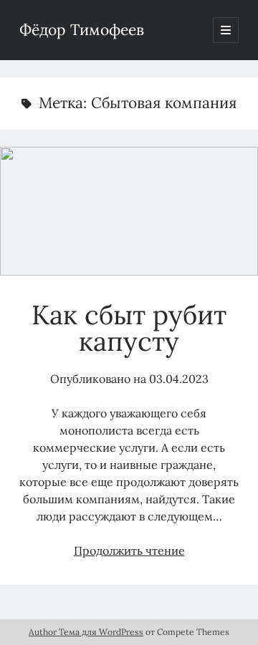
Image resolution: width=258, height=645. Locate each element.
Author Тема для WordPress (86, 631)
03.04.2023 (179, 379)
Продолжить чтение (129, 550)
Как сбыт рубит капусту (129, 211)
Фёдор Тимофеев (81, 29)
